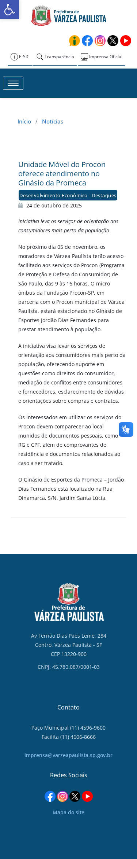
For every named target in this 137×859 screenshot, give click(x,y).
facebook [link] (87, 40)
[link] (9, 9)
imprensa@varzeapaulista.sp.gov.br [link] (68, 755)
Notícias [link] (52, 121)
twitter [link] (112, 40)
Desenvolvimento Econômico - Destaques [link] (68, 195)
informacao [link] (74, 40)
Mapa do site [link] (68, 812)
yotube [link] (125, 40)
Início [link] (24, 121)
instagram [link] (100, 40)
